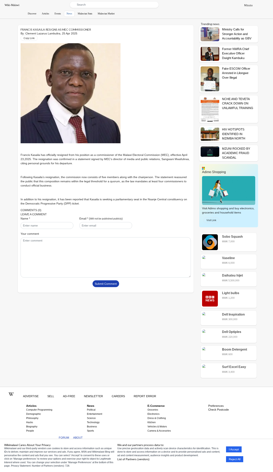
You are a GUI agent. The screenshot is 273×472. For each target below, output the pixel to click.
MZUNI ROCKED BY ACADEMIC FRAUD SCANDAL (236, 153)
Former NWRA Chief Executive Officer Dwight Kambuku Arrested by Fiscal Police (235, 58)
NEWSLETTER (93, 396)
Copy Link (29, 38)
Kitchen (151, 422)
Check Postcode (218, 409)
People (30, 430)
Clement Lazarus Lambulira (42, 33)
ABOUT (78, 437)
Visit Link (211, 220)
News (69, 13)
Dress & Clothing (156, 418)
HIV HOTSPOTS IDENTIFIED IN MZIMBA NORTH (233, 134)
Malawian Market (106, 13)
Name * (25, 218)
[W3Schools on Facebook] (47, 437)
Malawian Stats (85, 13)
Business (92, 426)
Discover (32, 13)
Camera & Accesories (159, 430)
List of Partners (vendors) (133, 459)
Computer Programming (39, 409)
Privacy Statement (21, 466)
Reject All (234, 459)
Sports (90, 430)
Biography (31, 426)
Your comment (30, 233)
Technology (93, 422)
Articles (45, 13)
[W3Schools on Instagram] (53, 437)
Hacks (29, 422)
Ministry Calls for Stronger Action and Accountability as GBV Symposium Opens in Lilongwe (236, 38)
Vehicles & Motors (157, 426)
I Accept (234, 449)
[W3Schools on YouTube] (29, 437)
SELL (50, 396)
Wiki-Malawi (12, 5)
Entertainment (94, 414)
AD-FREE (69, 396)
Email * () (101, 218)
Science (91, 418)
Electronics (153, 414)
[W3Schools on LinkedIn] (35, 437)
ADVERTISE (31, 396)
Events (58, 13)
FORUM (64, 437)
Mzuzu (248, 5)
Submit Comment (106, 283)
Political (91, 409)
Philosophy (32, 418)
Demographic (33, 414)
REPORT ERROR (145, 396)
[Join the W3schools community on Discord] (41, 437)
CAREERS (118, 396)
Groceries (152, 409)
